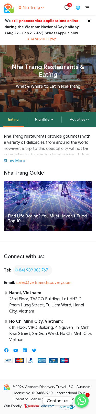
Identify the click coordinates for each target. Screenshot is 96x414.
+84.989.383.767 (41, 39)
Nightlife (42, 119)
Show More (14, 160)
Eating (13, 119)
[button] (87, 7)
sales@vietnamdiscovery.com (43, 282)
